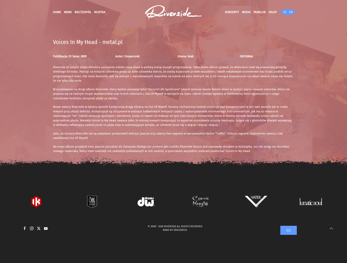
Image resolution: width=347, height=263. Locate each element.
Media (246, 12)
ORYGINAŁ (246, 56)
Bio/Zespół (83, 12)
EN (291, 12)
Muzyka (99, 12)
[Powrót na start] (173, 12)
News (68, 12)
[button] (331, 228)
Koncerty (232, 12)
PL (285, 12)
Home (57, 12)
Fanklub (260, 12)
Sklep (273, 12)
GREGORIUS (180, 229)
